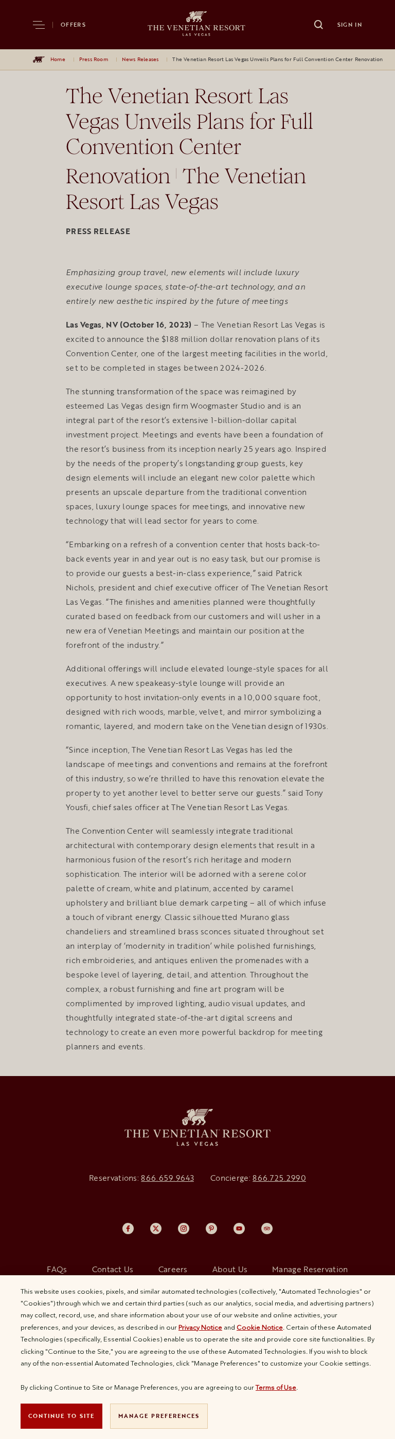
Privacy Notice (200, 1327)
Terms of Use (276, 1387)
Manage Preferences (159, 1415)
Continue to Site (61, 1415)
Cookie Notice (260, 1327)
